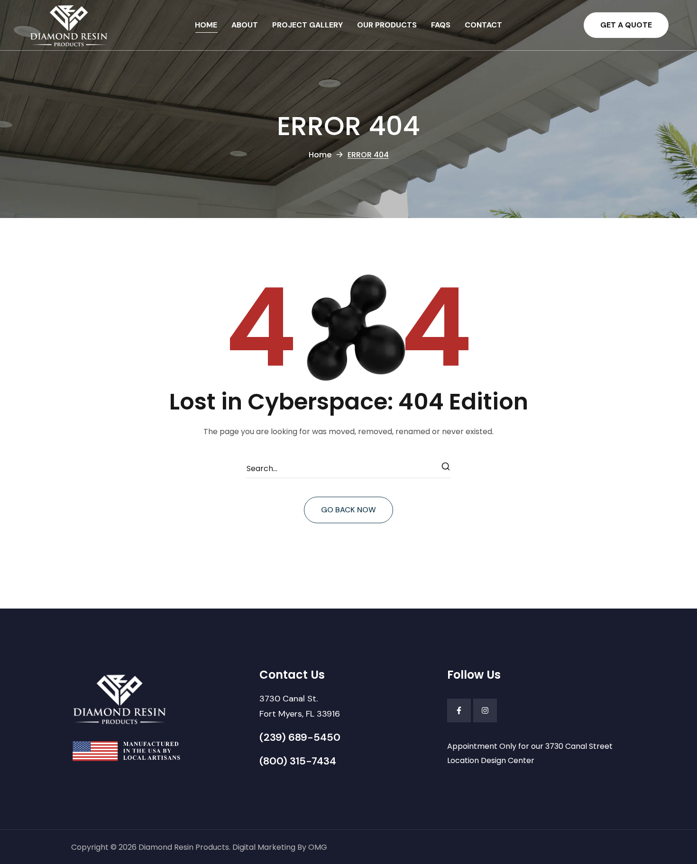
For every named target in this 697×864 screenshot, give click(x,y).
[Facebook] (459, 710)
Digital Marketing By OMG (279, 847)
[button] (626, 25)
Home (320, 154)
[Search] (446, 468)
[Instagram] (485, 710)
